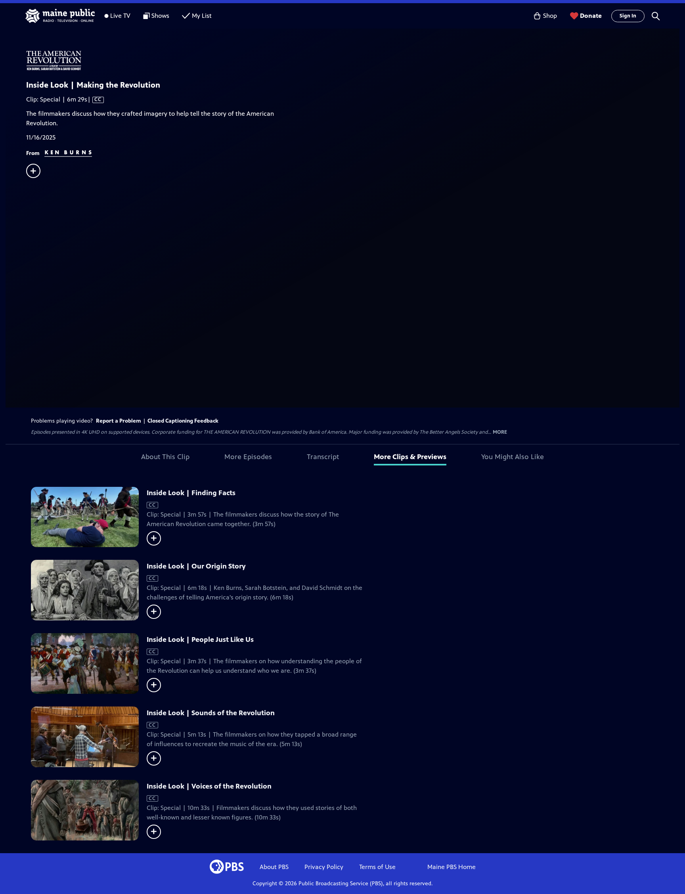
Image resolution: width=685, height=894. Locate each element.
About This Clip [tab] (165, 456)
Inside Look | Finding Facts (191, 492)
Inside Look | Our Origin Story (196, 566)
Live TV (120, 15)
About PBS (274, 867)
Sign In (628, 16)
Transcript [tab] (323, 456)
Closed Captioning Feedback (182, 420)
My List (202, 15)
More (500, 432)
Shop (550, 15)
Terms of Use (377, 867)
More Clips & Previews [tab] (410, 456)
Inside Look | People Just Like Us (200, 639)
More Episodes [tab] (248, 456)
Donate (591, 15)
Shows (160, 15)
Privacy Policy (323, 867)
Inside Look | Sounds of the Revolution (211, 712)
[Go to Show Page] (352, 61)
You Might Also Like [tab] (512, 456)
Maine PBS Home (451, 867)
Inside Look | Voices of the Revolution (209, 786)
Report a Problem (118, 420)
